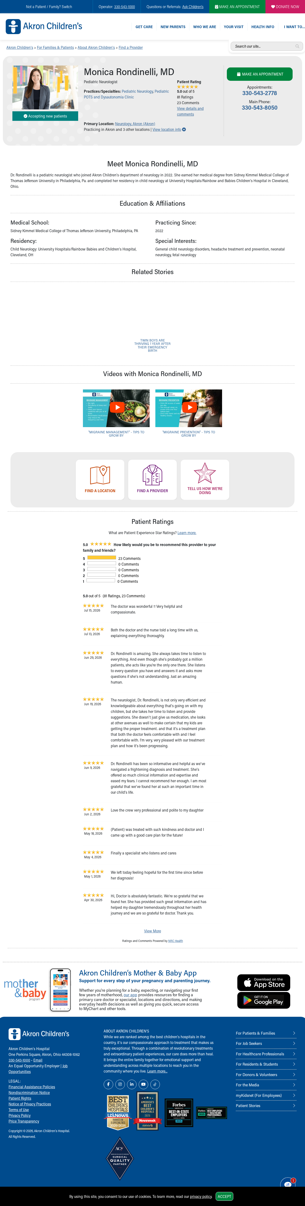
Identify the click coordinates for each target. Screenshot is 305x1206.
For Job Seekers (249, 1043)
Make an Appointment (262, 74)
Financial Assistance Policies (32, 1086)
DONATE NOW (287, 6)
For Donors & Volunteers (256, 1074)
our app (130, 994)
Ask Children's (192, 6)
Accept (224, 1196)
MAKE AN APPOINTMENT (239, 6)
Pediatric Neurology (137, 91)
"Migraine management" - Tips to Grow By (116, 434)
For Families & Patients (55, 47)
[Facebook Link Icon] (108, 1084)
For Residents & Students (257, 1064)
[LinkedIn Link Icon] (132, 1084)
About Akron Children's (96, 47)
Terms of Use (19, 1109)
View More (152, 930)
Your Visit (234, 26)
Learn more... (157, 1070)
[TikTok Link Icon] (155, 1084)
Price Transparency (24, 1121)
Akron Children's (19, 47)
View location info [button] (169, 129)
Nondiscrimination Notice (29, 1092)
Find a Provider (131, 47)
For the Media (247, 1084)
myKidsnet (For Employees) (259, 1095)
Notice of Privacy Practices (30, 1103)
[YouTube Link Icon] (143, 1084)
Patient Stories (248, 1105)
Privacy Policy (19, 1115)
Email (37, 1060)
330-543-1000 (124, 6)
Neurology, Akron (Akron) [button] (135, 123)
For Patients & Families (255, 1033)
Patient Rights (20, 1098)
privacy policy (201, 1196)
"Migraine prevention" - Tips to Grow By (189, 434)
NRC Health (175, 941)
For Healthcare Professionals (260, 1053)
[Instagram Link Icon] (120, 1084)
